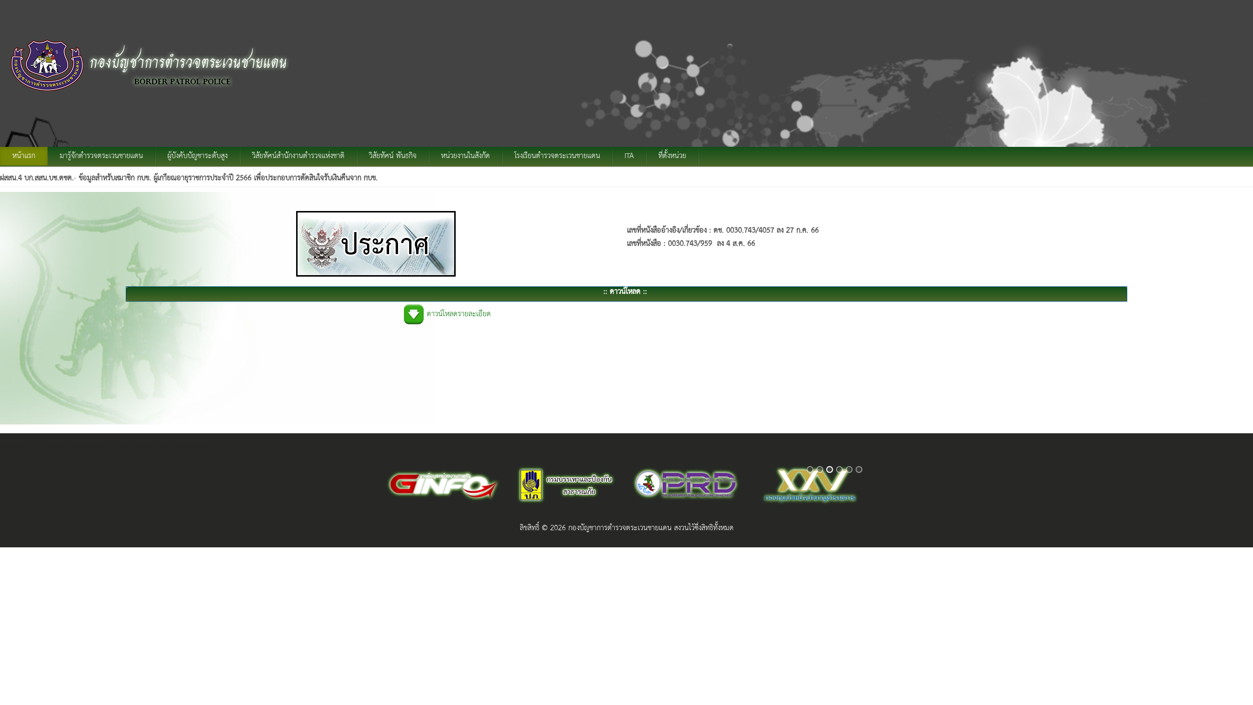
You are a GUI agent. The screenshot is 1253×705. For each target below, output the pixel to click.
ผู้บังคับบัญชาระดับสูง (197, 156)
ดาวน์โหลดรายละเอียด (459, 314)
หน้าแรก (23, 156)
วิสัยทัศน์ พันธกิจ (393, 156)
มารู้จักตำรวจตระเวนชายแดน (101, 156)
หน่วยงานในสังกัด (465, 156)
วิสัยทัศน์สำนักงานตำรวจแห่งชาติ (298, 156)
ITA (629, 156)
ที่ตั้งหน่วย (672, 156)
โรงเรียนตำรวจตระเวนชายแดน (557, 156)
